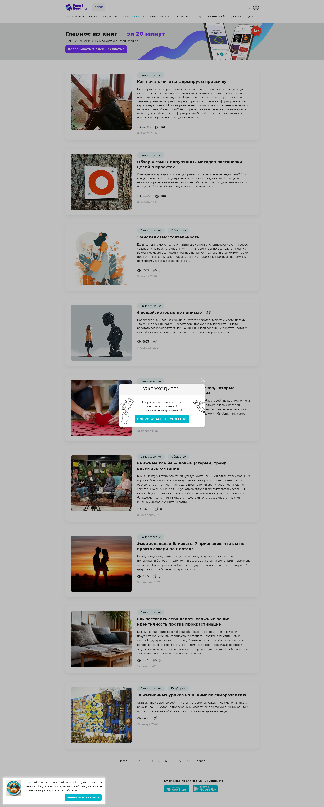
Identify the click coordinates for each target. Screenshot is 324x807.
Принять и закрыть (83, 797)
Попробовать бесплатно (162, 419)
